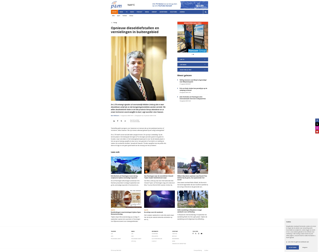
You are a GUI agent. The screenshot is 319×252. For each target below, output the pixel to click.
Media (147, 12)
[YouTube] (201, 233)
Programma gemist (116, 238)
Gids (112, 236)
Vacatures (173, 12)
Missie (173, 241)
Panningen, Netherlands (135, 5)
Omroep (154, 12)
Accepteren (292, 247)
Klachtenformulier (157, 238)
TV (126, 12)
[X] (195, 233)
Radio (132, 12)
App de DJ (133, 241)
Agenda (182, 12)
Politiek (125, 15)
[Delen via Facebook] (117, 121)
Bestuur (174, 236)
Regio (121, 12)
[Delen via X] (121, 121)
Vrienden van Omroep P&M (179, 243)
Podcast (139, 12)
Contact (154, 241)
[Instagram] (198, 233)
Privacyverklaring (198, 250)
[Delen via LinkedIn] (114, 121)
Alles (113, 15)
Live (112, 233)
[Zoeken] (205, 12)
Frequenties (155, 236)
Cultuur (131, 15)
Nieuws (114, 12)
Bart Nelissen (115, 115)
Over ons (174, 233)
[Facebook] (317, 120)
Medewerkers (175, 238)
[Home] (118, 5)
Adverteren (163, 12)
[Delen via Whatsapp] (125, 121)
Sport (118, 15)
